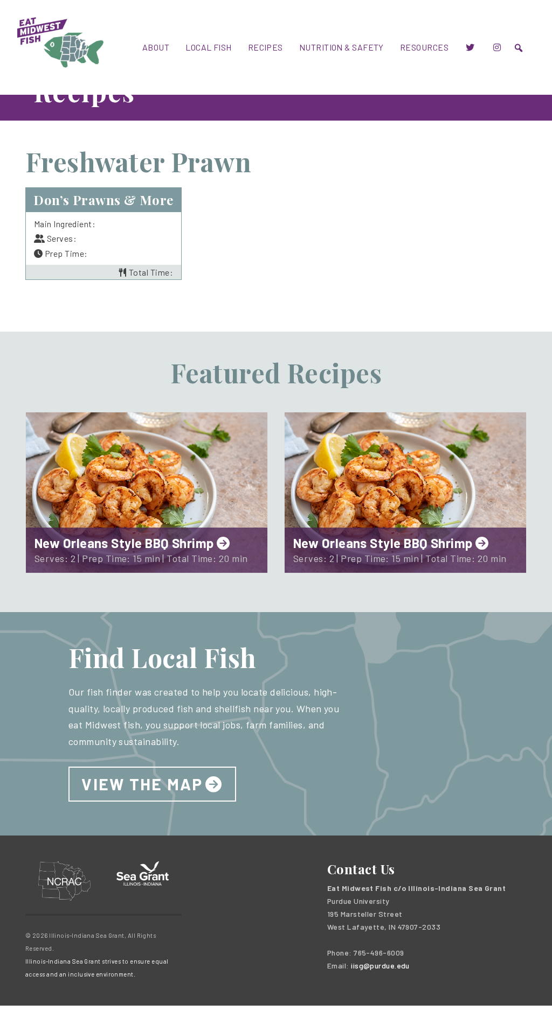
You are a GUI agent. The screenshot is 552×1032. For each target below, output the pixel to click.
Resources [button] (424, 47)
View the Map (142, 784)
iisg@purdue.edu (380, 965)
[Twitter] (470, 47)
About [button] (155, 47)
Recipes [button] (265, 47)
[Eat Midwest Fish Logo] (60, 41)
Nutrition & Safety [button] (341, 47)
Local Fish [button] (208, 47)
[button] (518, 48)
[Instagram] (497, 47)
